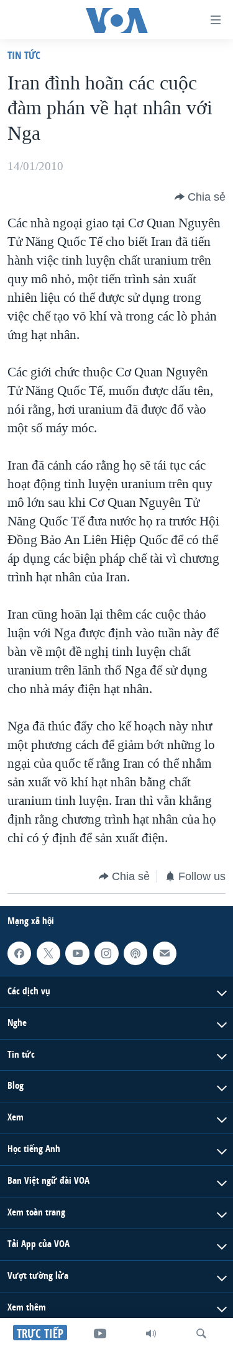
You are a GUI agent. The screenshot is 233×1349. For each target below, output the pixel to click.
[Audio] (151, 1333)
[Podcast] (135, 953)
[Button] (200, 197)
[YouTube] (100, 1333)
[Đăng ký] (164, 953)
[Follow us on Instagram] (106, 953)
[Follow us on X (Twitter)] (48, 953)
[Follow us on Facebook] (19, 953)
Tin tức (23, 55)
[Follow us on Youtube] (77, 953)
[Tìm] (201, 1333)
